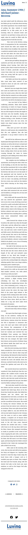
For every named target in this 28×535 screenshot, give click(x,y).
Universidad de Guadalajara (14, 505)
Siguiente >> (19, 494)
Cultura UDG (14, 508)
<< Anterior (8, 494)
